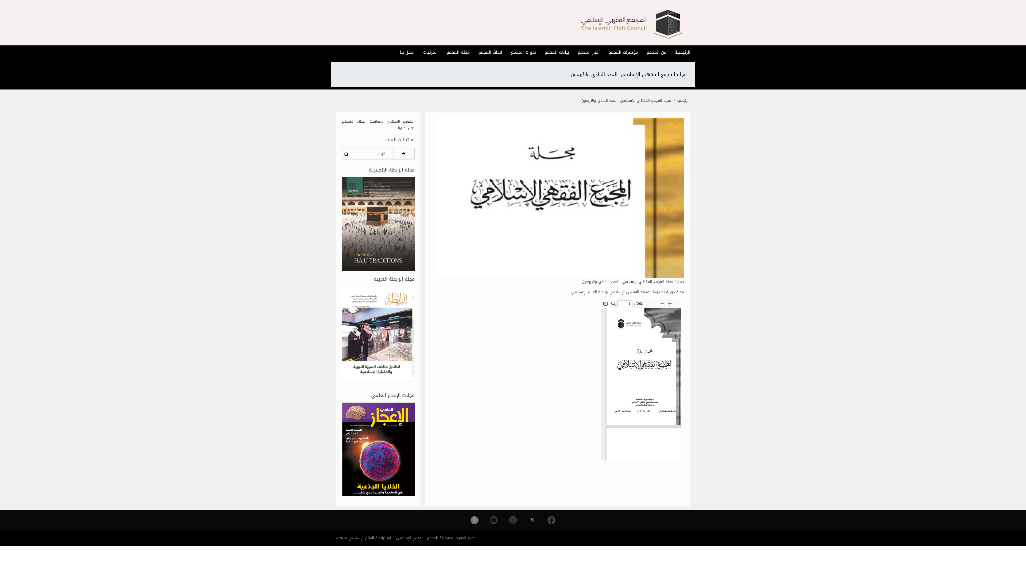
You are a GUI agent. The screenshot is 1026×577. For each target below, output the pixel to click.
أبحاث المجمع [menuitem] (490, 52)
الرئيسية (683, 100)
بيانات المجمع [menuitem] (557, 52)
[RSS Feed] (474, 520)
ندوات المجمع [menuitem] (523, 52)
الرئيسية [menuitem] (682, 52)
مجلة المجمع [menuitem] (458, 52)
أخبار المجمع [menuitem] (589, 52)
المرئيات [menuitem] (430, 52)
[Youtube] (493, 520)
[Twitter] (532, 520)
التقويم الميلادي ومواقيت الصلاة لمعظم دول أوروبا (378, 125)
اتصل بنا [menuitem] (407, 52)
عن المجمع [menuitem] (656, 52)
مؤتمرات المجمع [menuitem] (623, 52)
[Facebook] (551, 520)
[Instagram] (513, 520)
